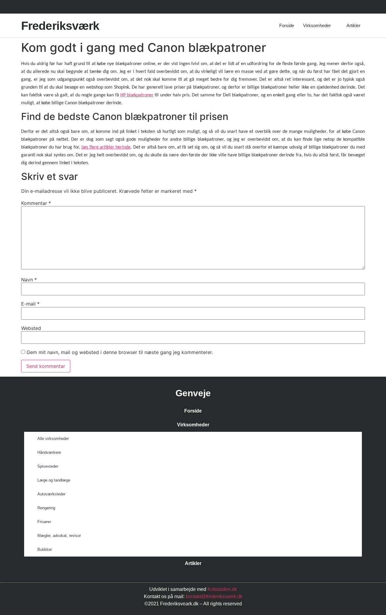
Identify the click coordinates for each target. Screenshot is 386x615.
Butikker (44, 549)
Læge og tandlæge (53, 480)
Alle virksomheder (53, 438)
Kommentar (36, 203)
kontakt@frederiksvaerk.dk (214, 596)
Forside (286, 25)
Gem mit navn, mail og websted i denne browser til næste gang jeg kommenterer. (120, 352)
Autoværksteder (51, 494)
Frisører (44, 521)
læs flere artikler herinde (106, 147)
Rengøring (46, 508)
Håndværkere (49, 452)
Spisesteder (47, 466)
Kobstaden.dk (222, 589)
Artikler (353, 25)
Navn (29, 279)
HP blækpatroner (136, 95)
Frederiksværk (60, 25)
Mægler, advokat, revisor (59, 535)
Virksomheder (317, 25)
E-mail (30, 303)
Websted (31, 328)
